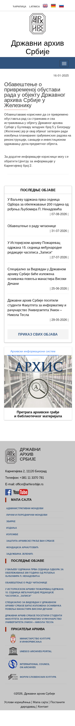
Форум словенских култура (38, 676)
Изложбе (12, 534)
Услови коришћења (17, 702)
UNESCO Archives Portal (36, 651)
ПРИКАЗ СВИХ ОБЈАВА (38, 334)
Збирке (10, 521)
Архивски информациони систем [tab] (32, 351)
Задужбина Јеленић (19, 553)
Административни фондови (24, 508)
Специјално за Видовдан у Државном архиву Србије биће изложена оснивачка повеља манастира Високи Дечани (37, 276)
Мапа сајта (40, 702)
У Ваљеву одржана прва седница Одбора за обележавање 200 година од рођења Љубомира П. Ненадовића (38, 204)
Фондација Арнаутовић (22, 547)
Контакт (43, 706)
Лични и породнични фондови (26, 514)
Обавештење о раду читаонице (32, 225)
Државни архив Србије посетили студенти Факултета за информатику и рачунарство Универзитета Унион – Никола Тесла (37, 307)
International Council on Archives (35, 665)
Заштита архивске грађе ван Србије (30, 540)
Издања (11, 527)
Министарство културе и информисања (35, 640)
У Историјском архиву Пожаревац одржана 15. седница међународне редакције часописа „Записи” (35, 247)
